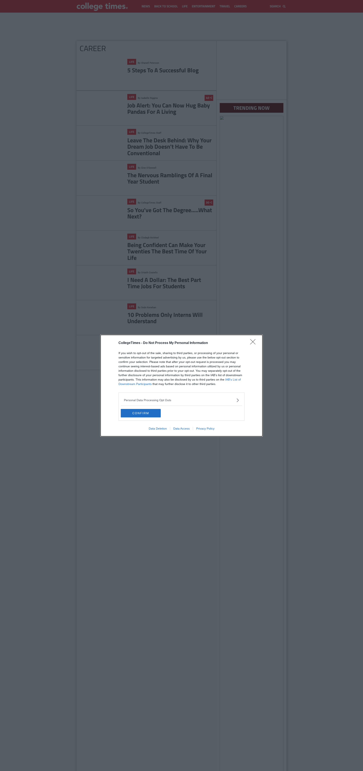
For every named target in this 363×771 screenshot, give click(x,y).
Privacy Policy (205, 428)
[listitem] (181, 400)
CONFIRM (140, 413)
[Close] (254, 343)
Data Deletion (158, 428)
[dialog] (181, 385)
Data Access (181, 428)
